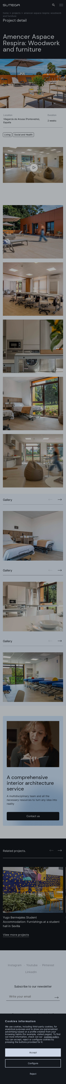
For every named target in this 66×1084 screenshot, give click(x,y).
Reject (33, 1073)
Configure (33, 1063)
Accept (33, 1052)
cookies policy (51, 1036)
